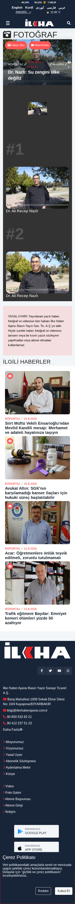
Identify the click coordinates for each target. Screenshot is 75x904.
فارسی (51, 7)
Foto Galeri (13, 792)
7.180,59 (52, 2)
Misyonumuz (15, 742)
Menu (9, 23)
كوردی (40, 7)
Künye (10, 774)
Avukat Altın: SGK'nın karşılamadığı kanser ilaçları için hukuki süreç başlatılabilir (36, 493)
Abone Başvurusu (18, 799)
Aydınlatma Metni (18, 767)
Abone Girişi (14, 805)
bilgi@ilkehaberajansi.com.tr (27, 710)
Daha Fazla (11, 729)
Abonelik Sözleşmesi (21, 761)
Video (9, 786)
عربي (62, 7)
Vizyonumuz (14, 748)
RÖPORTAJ (15, 64)
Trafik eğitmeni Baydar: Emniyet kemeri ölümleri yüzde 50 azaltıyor (35, 618)
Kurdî (29, 7)
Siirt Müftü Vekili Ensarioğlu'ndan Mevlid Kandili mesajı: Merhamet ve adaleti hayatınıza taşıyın (37, 428)
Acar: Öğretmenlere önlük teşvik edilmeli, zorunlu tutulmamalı (36, 555)
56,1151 (38, 2)
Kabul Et (64, 891)
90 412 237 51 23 (19, 723)
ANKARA (58, 64)
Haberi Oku (17, 45)
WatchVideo (41, 45)
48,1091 (25, 2)
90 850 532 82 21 (19, 716)
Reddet (43, 891)
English (17, 7)
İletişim (10, 811)
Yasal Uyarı (14, 754)
